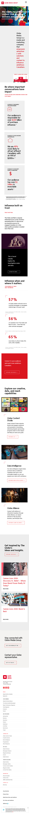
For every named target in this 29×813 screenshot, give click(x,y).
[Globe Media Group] (9, 3)
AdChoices (5, 803)
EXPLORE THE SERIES (13, 271)
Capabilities (5, 733)
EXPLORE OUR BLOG (11, 554)
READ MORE (5, 588)
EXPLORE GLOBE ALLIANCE (15, 522)
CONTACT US (5, 782)
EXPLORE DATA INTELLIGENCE (16, 480)
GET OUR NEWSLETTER (12, 645)
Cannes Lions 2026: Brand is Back (14, 599)
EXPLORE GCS (12, 436)
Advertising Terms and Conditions (10, 797)
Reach (4, 691)
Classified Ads (6, 791)
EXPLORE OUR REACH (11, 372)
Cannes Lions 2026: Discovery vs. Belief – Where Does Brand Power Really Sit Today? (14, 569)
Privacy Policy (6, 794)
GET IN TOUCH (10, 662)
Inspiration (5, 773)
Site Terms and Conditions (8, 800)
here (12, 811)
